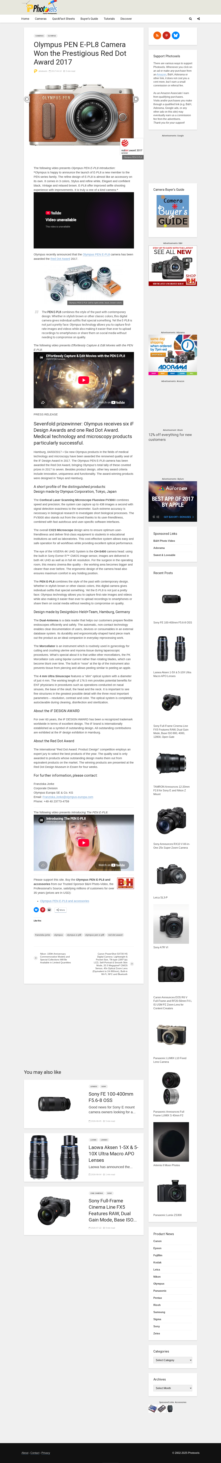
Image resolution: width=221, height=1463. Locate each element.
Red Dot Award (60, 258)
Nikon (157, 1276)
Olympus (52, 36)
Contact (34, 1453)
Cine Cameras (96, 1193)
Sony (103, 1086)
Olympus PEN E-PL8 (96, 254)
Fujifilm (157, 1255)
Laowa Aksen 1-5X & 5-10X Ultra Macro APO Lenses (113, 1153)
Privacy (45, 1453)
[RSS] (157, 35)
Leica (156, 1269)
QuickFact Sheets (63, 18)
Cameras (41, 18)
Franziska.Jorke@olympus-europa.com (68, 797)
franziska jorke (42, 935)
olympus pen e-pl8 (94, 935)
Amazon (161, 74)
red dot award (115, 935)
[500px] (176, 35)
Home (25, 18)
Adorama (159, 548)
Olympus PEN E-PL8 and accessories (64, 901)
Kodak (157, 1262)
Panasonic (159, 1290)
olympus (58, 935)
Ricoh (157, 1305)
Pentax (157, 1298)
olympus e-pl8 (74, 935)
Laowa (93, 1140)
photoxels (42, 71)
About (25, 1453)
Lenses (93, 1086)
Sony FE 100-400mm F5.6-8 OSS (111, 1097)
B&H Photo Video (164, 540)
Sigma (157, 1319)
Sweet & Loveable (164, 555)
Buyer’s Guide (89, 18)
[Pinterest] (166, 35)
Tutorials (109, 18)
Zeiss (156, 1333)
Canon (157, 1241)
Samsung (159, 1312)
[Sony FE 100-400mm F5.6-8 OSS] (54, 1104)
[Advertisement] (140, 7)
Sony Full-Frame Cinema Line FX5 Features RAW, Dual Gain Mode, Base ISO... (113, 1210)
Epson (157, 1248)
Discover (126, 18)
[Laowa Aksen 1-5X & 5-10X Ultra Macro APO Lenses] (54, 1157)
